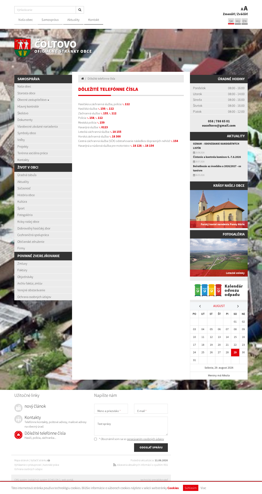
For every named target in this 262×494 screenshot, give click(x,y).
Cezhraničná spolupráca (33, 235)
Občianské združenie (30, 242)
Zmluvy (22, 263)
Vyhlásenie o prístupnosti (27, 465)
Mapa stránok (21, 460)
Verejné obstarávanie (31, 290)
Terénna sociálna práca (32, 153)
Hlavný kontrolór (28, 106)
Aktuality (73, 20)
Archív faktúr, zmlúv (29, 283)
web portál (67, 480)
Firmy (21, 248)
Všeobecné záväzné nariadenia (37, 126)
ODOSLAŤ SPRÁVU (151, 447)
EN (245, 21)
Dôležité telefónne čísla (101, 78)
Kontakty (23, 160)
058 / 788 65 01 (219, 121)
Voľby (21, 140)
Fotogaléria (25, 215)
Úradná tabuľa (26, 175)
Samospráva (50, 20)
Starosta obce (26, 93)
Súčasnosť (23, 188)
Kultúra (22, 201)
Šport (21, 208)
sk (231, 21)
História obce (26, 195)
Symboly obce (26, 133)
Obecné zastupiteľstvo (32, 100)
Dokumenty (25, 120)
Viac (203, 488)
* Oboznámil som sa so (131, 439)
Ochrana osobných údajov (34, 297)
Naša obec (25, 20)
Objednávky (25, 277)
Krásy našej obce (28, 221)
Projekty (22, 146)
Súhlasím (191, 488)
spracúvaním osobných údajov (145, 439)
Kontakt (93, 20)
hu (238, 21)
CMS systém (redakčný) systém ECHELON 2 (37, 480)
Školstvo (22, 113)
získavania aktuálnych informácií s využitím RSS (142, 465)
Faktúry (22, 270)
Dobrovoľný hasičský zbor (33, 228)
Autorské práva (51, 465)
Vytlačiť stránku (38, 460)
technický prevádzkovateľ (154, 480)
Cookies (173, 488)
